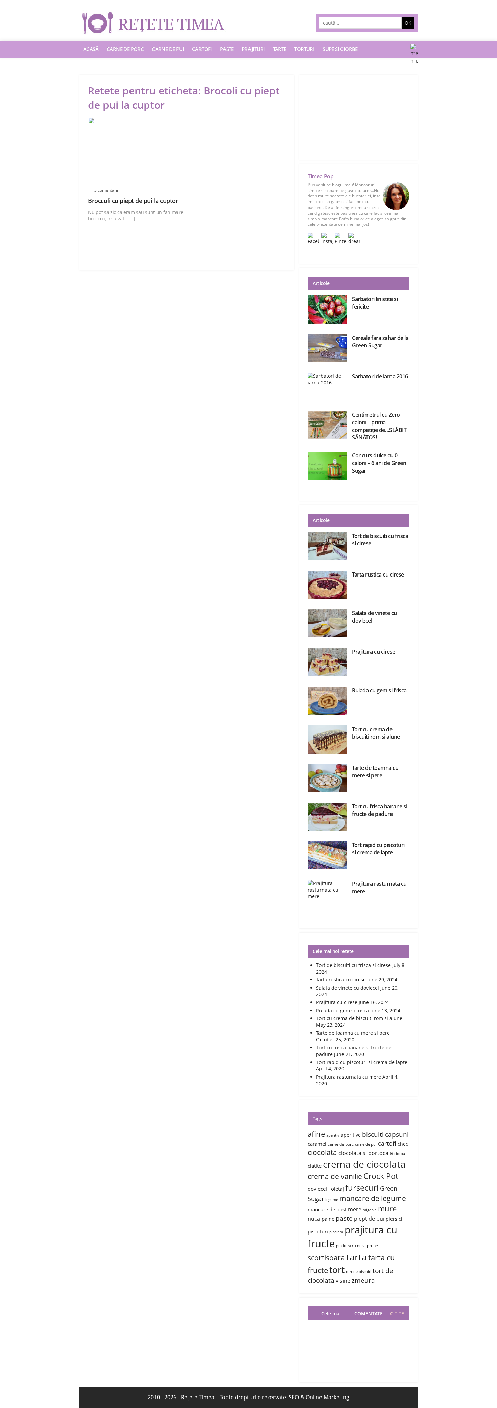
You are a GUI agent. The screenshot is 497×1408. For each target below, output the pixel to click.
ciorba (399, 1153)
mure (387, 1208)
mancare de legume (372, 1198)
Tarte (279, 49)
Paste (227, 49)
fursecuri (362, 1187)
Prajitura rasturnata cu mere (348, 1077)
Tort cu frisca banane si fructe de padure (379, 810)
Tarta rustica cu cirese (378, 574)
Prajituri (253, 49)
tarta (356, 1257)
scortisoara (326, 1257)
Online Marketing (327, 1397)
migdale (370, 1210)
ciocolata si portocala (365, 1153)
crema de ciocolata (364, 1163)
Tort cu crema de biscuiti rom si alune (376, 732)
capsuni (397, 1134)
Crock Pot (380, 1176)
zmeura (363, 1280)
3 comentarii (106, 190)
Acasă (90, 49)
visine (343, 1280)
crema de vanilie (335, 1176)
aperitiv (332, 1135)
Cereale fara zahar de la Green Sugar (380, 341)
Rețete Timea (197, 1397)
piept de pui (369, 1218)
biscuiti (373, 1134)
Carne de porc (125, 49)
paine (328, 1218)
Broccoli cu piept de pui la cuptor (133, 201)
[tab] (395, 1313)
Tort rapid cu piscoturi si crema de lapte (378, 848)
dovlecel (317, 1188)
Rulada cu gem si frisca (379, 690)
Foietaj (336, 1188)
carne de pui (366, 1144)
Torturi (304, 49)
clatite (315, 1165)
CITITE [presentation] (397, 1313)
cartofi (387, 1143)
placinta (336, 1232)
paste (344, 1218)
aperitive (351, 1135)
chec (403, 1144)
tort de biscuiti (358, 1271)
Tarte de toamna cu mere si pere (375, 771)
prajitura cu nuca (350, 1245)
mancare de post (327, 1209)
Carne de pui (168, 49)
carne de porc (341, 1144)
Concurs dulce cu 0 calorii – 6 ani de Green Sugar (379, 463)
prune (372, 1246)
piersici (394, 1219)
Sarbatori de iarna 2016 (380, 376)
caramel (317, 1143)
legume (331, 1199)
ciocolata (322, 1152)
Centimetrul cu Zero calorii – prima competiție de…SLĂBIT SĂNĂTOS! (379, 426)
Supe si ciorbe (340, 49)
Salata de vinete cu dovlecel (347, 987)
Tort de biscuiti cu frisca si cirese (353, 965)
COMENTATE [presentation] (368, 1313)
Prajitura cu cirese (373, 651)
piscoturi (318, 1231)
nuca (314, 1218)
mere (354, 1209)
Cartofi (202, 49)
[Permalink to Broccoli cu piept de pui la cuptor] (135, 150)
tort (337, 1269)
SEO (294, 1397)
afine (316, 1134)
